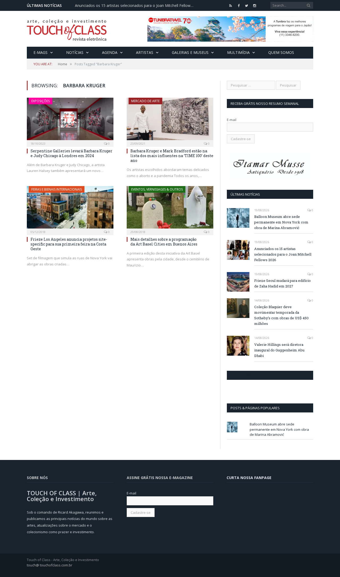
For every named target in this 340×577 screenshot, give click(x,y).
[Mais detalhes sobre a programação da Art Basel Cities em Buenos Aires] (170, 209)
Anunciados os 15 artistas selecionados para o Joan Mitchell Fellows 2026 (136, 5)
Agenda (109, 52)
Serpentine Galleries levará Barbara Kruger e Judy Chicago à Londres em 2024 (71, 153)
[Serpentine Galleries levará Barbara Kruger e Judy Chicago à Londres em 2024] (70, 120)
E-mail (231, 119)
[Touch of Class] (67, 29)
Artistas (144, 52)
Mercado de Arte (145, 101)
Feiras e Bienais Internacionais (56, 189)
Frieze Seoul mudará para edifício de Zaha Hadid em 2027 (282, 283)
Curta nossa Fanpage (250, 375)
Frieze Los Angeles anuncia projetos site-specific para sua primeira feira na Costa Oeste (69, 244)
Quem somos (281, 52)
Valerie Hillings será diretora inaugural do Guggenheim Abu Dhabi (279, 350)
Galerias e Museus (190, 52)
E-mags (40, 52)
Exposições (40, 101)
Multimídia (238, 52)
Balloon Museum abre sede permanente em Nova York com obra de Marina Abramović (281, 222)
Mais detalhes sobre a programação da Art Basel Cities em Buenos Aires (164, 242)
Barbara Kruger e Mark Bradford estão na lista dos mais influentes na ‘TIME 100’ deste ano (171, 155)
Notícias (74, 52)
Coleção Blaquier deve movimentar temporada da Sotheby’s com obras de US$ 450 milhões (281, 315)
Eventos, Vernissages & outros (157, 189)
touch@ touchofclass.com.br (49, 565)
